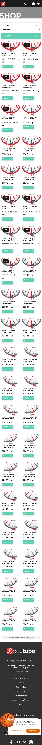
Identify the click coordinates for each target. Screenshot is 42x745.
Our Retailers (21, 687)
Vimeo (24, 742)
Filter (8, 36)
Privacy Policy (21, 691)
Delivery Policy (21, 695)
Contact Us (21, 708)
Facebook (11, 742)
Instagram (31, 742)
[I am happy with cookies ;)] (33, 731)
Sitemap (21, 704)
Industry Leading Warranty (21, 700)
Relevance (5, 29)
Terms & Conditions (21, 678)
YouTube (18, 742)
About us (21, 682)
